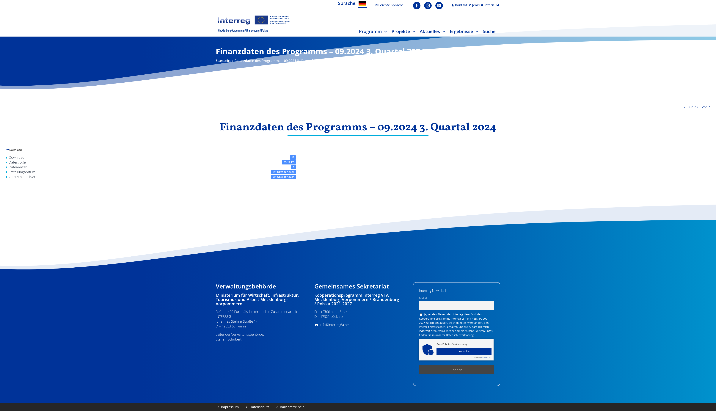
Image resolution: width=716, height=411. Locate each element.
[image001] (254, 16)
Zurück (692, 107)
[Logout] (497, 3)
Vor (704, 107)
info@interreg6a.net (335, 324)
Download (15, 150)
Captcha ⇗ (482, 357)
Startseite (223, 60)
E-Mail (423, 298)
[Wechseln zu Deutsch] (362, 4)
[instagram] (428, 5)
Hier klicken (464, 351)
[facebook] (416, 5)
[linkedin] (439, 5)
